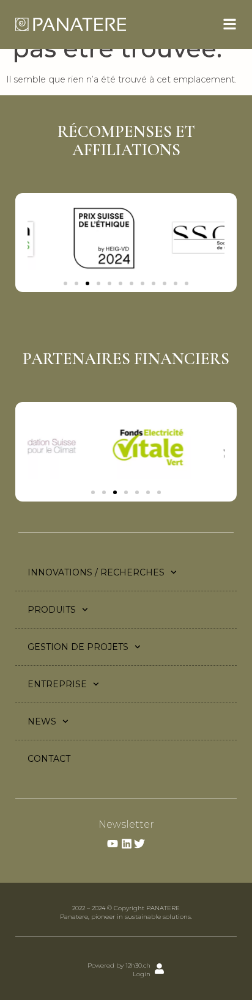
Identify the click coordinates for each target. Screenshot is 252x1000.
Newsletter (126, 824)
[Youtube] (112, 843)
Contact (49, 758)
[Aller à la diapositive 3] (87, 283)
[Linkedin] (126, 843)
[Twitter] (139, 843)
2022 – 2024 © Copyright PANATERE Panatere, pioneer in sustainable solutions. (126, 912)
